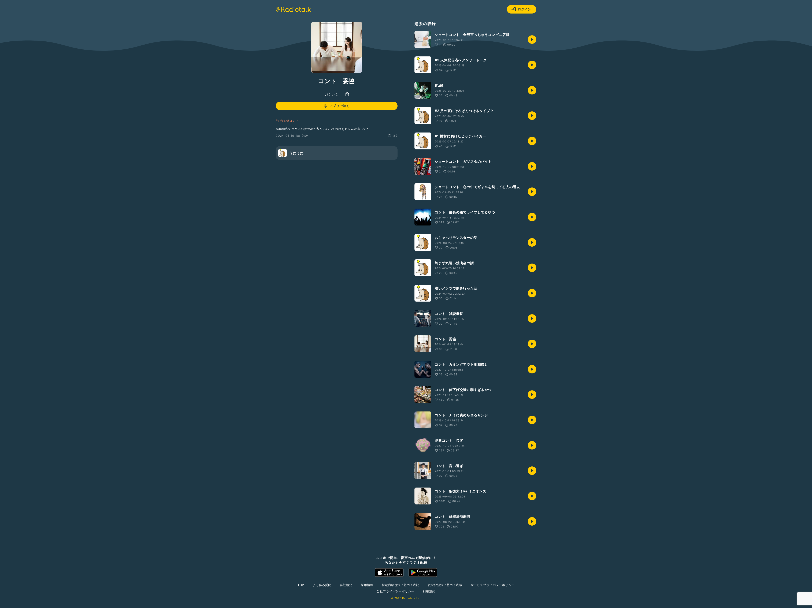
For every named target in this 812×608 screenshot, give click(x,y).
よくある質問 (322, 585)
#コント (293, 120)
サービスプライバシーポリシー (492, 585)
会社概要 (346, 585)
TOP (301, 585)
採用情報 (367, 585)
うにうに (331, 94)
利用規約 (429, 591)
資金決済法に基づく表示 (445, 585)
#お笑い (281, 120)
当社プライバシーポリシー (395, 591)
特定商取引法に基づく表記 (401, 585)
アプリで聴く (340, 106)
